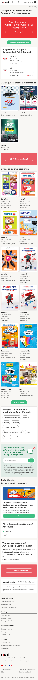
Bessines (7, 437)
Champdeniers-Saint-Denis (13, 432)
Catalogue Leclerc (6, 618)
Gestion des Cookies (25, 672)
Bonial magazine (6, 604)
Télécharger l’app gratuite (9, 607)
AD (5, 535)
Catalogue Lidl (5, 615)
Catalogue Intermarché (8, 632)
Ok (31, 460)
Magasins (22, 587)
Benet (25, 417)
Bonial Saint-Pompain (9, 587)
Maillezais (15, 422)
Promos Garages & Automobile (19, 42)
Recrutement (5, 648)
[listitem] (10, 100)
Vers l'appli (19, 32)
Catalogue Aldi (5, 635)
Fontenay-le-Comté (10, 427)
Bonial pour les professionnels (10, 645)
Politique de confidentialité (27, 669)
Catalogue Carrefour (7, 621)
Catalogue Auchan (6, 629)
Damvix (16, 437)
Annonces (32, 6)
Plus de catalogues (19, 402)
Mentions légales (6, 669)
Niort (28, 432)
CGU (2, 672)
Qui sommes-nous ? (7, 601)
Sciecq (6, 422)
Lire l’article (19, 516)
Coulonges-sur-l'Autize (12, 417)
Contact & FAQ (5, 643)
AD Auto (7, 531)
